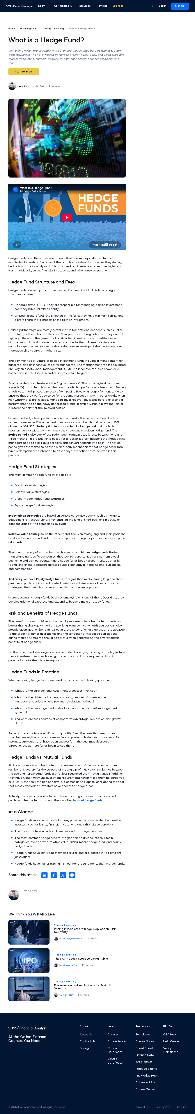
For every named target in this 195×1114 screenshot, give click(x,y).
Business (117, 6)
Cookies (182, 1107)
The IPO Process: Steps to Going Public (81, 958)
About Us (86, 1034)
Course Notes (144, 1041)
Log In (162, 6)
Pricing (103, 6)
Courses (113, 1034)
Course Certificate (115, 1061)
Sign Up (179, 6)
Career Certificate (115, 1050)
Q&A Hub (169, 1034)
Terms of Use (142, 1107)
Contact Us (87, 1041)
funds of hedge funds (87, 800)
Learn (41, 6)
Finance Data (144, 1055)
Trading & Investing (53, 29)
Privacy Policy (164, 1107)
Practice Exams (146, 1069)
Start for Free (23, 72)
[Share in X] (63, 875)
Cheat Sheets (144, 1048)
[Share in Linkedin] (44, 875)
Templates (142, 1034)
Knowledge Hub (28, 29)
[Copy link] (72, 875)
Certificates (61, 6)
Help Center (171, 1041)
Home (11, 29)
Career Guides (145, 1089)
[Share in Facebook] (54, 875)
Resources (84, 6)
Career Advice (145, 1082)
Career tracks (117, 1041)
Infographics (143, 1062)
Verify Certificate (170, 1050)
